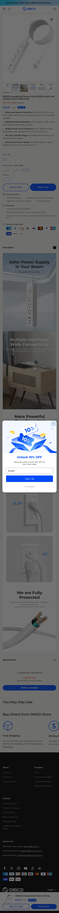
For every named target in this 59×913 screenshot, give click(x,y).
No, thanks (29, 486)
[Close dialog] (53, 424)
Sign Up (29, 478)
